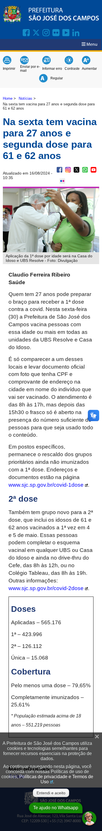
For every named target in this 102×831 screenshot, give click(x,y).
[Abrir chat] (89, 818)
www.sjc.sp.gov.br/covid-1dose (46, 485)
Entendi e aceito (51, 793)
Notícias (25, 98)
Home (7, 98)
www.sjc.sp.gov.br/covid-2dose (46, 588)
